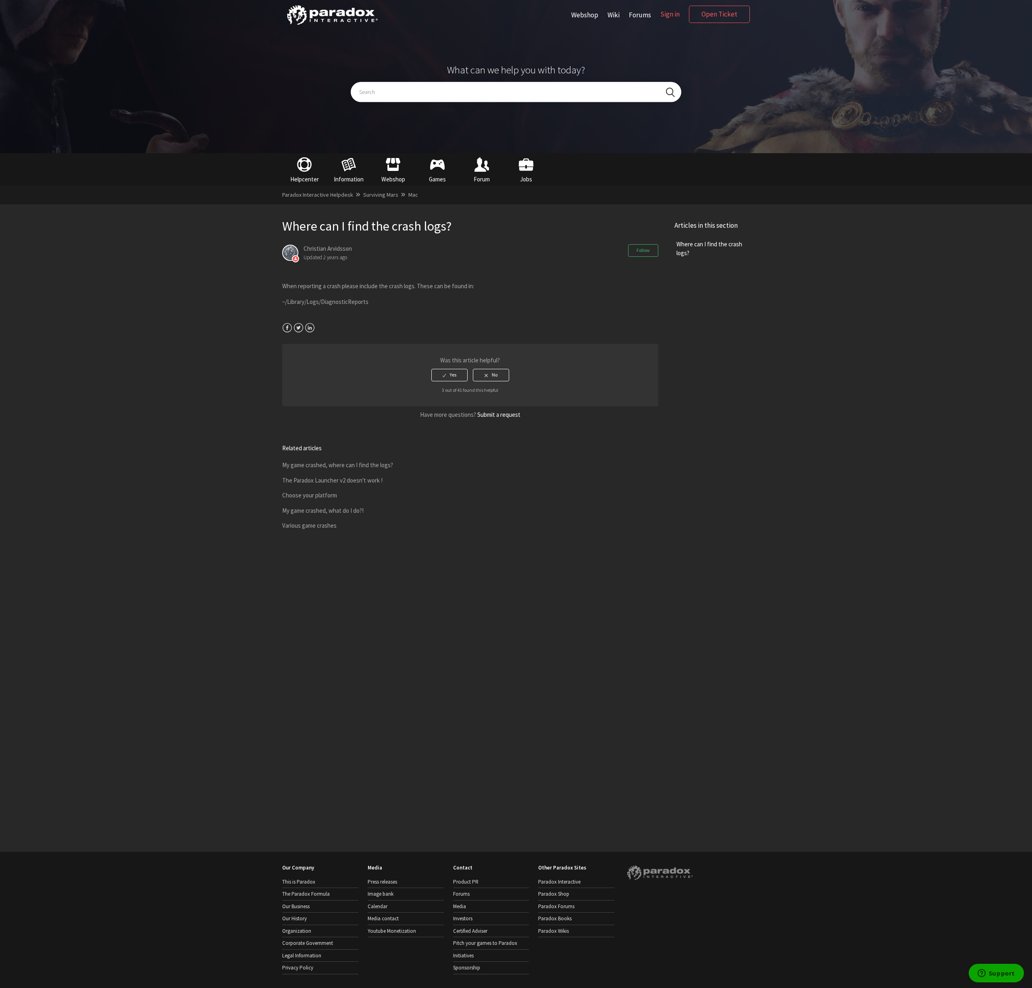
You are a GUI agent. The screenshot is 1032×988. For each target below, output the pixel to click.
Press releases (382, 881)
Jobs (526, 179)
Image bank (380, 893)
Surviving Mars (380, 194)
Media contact (383, 918)
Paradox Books (555, 918)
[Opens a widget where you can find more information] (996, 974)
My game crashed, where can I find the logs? (337, 465)
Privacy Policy (297, 967)
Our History (294, 918)
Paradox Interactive (559, 881)
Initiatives (463, 955)
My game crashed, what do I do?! (323, 510)
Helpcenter (304, 179)
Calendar (377, 906)
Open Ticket (719, 14)
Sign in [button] (670, 14)
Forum (482, 179)
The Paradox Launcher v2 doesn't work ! (332, 480)
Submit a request (498, 414)
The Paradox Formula (306, 893)
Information (349, 179)
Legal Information (301, 955)
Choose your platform (309, 495)
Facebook (287, 328)
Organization (296, 931)
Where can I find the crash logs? (709, 248)
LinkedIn (310, 328)
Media (459, 906)
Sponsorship (466, 967)
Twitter (298, 328)
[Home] (332, 25)
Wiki (614, 14)
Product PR (466, 881)
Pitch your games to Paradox (485, 943)
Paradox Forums (556, 906)
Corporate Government (307, 943)
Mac (413, 194)
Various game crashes (309, 525)
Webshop (584, 14)
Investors (462, 918)
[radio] (449, 375)
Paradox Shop (553, 893)
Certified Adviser (470, 931)
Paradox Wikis (553, 931)
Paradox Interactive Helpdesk (317, 194)
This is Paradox (298, 881)
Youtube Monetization (392, 931)
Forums (640, 14)
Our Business (296, 906)
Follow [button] (643, 250)
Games (437, 179)
